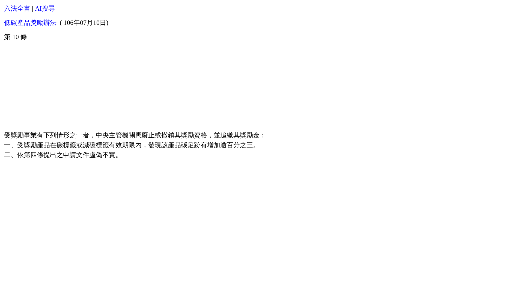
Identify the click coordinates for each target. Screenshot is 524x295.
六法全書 (17, 8)
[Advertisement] (262, 85)
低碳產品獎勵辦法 (30, 22)
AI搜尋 (45, 8)
